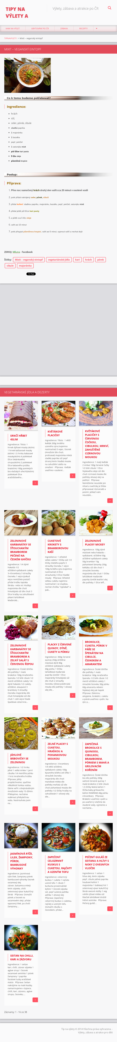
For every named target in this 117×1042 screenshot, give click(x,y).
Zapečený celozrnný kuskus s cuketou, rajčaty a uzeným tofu (60, 864)
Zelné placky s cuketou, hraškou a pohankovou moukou (58, 751)
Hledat (109, 8)
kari (77, 259)
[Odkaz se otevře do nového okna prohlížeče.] (27, 75)
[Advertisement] (58, 306)
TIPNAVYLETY (10, 38)
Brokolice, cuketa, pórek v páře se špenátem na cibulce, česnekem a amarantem (96, 653)
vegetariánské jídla (59, 259)
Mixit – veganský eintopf (29, 259)
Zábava (64, 28)
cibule (10, 265)
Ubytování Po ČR (40, 28)
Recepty (83, 28)
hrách (88, 259)
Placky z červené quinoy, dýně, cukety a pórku (59, 648)
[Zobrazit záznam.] (21, 430)
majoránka (25, 265)
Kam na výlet (13, 28)
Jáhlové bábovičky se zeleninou (19, 758)
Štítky (7, 259)
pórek (100, 259)
